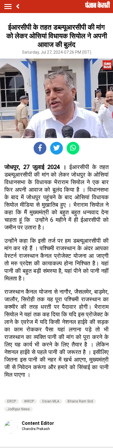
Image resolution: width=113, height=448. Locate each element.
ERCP (11, 401)
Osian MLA (50, 401)
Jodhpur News (18, 409)
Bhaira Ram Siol (80, 401)
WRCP (29, 401)
